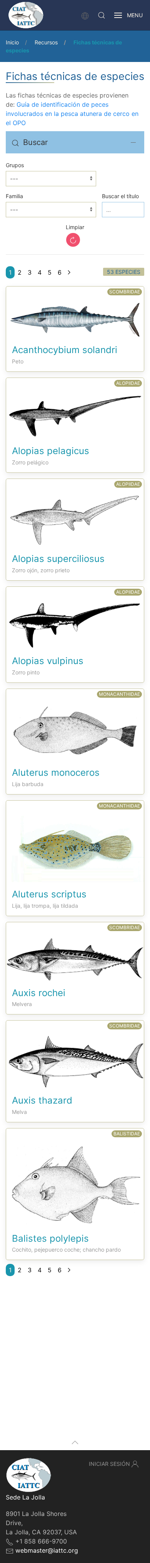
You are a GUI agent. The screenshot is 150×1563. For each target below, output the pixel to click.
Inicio (12, 42)
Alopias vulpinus (47, 660)
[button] (101, 15)
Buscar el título (120, 196)
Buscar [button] (35, 142)
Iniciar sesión (109, 1463)
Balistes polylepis (50, 1238)
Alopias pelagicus (50, 450)
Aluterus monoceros (56, 772)
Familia (14, 196)
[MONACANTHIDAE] (75, 724)
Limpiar (75, 227)
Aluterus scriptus (49, 894)
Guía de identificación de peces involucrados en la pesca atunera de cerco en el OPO (72, 114)
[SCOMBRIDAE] (75, 312)
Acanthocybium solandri (64, 349)
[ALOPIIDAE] (75, 408)
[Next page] (69, 272)
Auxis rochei (38, 992)
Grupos (15, 165)
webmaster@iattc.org (46, 1550)
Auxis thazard (42, 1100)
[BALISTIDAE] (75, 1176)
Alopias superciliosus (58, 558)
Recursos (46, 42)
